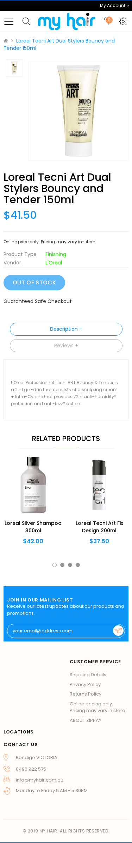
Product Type (20, 254)
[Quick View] (22, 500)
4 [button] (78, 565)
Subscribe (118, 630)
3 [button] (70, 565)
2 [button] (62, 565)
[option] (78, 111)
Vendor (12, 262)
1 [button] (54, 565)
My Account (113, 5)
